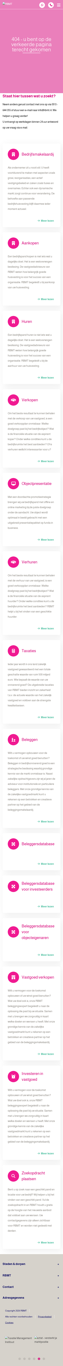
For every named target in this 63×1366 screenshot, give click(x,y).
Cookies (9, 1322)
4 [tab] (34, 1358)
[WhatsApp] (42, 5)
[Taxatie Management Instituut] (20, 1340)
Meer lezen (47, 220)
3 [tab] (29, 1358)
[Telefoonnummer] (51, 5)
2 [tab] (24, 1358)
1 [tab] (19, 1358)
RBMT (7, 1275)
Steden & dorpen (14, 1264)
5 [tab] (38, 1358)
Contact (8, 1287)
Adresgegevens (13, 1297)
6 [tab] (43, 1358)
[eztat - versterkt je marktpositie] (46, 1340)
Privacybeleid (45, 1316)
